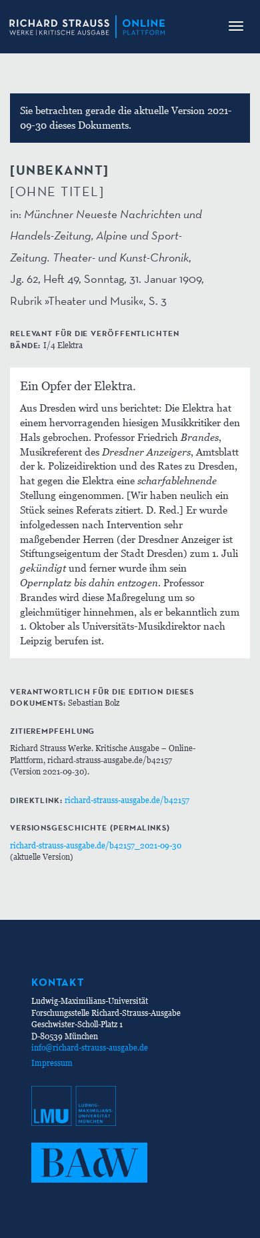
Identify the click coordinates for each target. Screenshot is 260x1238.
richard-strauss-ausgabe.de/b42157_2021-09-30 (95, 845)
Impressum (52, 1063)
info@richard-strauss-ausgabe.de (89, 1048)
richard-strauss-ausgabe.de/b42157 (127, 800)
